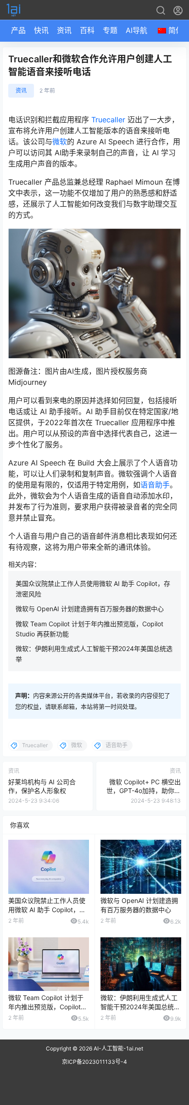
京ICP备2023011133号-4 (94, 1061)
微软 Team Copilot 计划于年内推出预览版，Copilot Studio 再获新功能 (45, 1006)
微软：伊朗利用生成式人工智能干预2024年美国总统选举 (140, 1006)
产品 (18, 30)
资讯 (64, 30)
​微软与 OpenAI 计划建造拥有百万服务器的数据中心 (90, 609)
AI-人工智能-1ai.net (117, 1048)
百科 (87, 30)
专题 (110, 30)
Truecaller (108, 119)
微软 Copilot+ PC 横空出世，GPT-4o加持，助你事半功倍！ (143, 791)
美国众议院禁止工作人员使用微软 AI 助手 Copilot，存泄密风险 (47, 909)
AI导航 (136, 30)
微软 (59, 141)
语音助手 (155, 484)
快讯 (41, 30)
